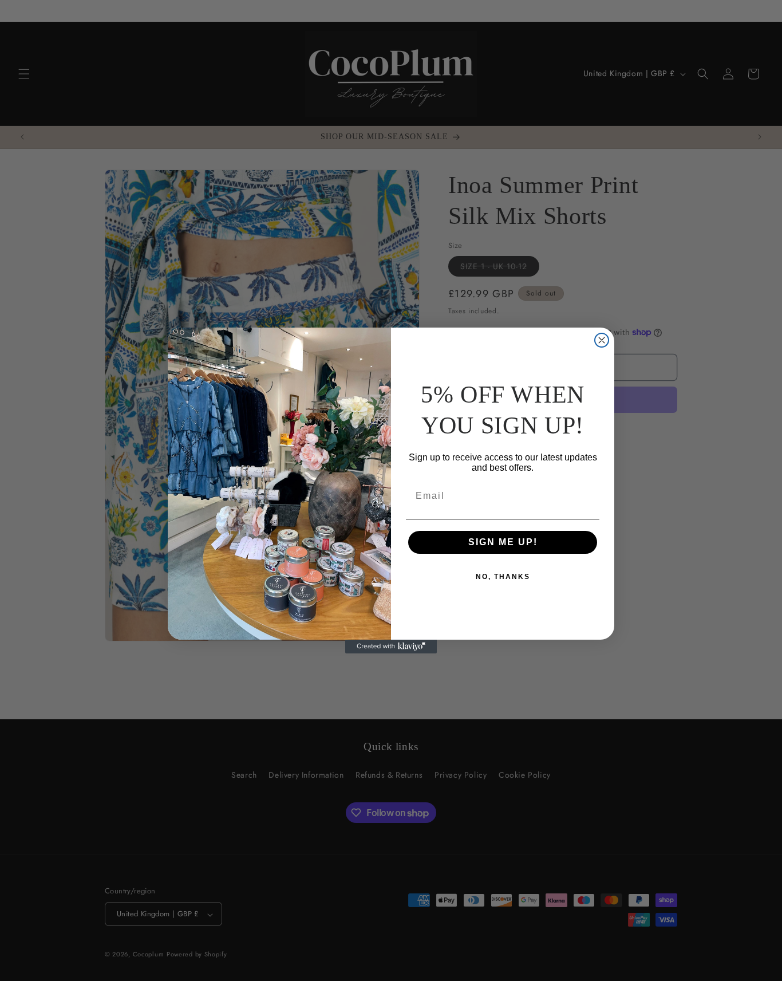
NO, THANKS (503, 577)
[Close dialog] (602, 340)
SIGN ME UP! (503, 542)
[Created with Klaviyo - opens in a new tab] (391, 646)
